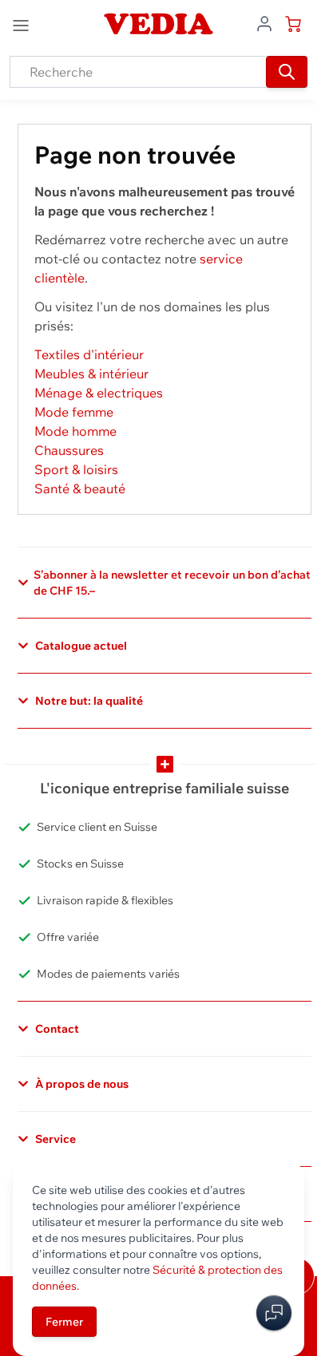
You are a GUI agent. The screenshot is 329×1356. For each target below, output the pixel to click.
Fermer (64, 1321)
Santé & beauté (79, 488)
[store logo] (158, 24)
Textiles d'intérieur (89, 354)
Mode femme (73, 412)
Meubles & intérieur (91, 373)
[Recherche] (286, 72)
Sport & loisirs (76, 469)
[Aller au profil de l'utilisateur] (264, 22)
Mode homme (75, 431)
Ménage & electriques (98, 393)
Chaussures (69, 450)
